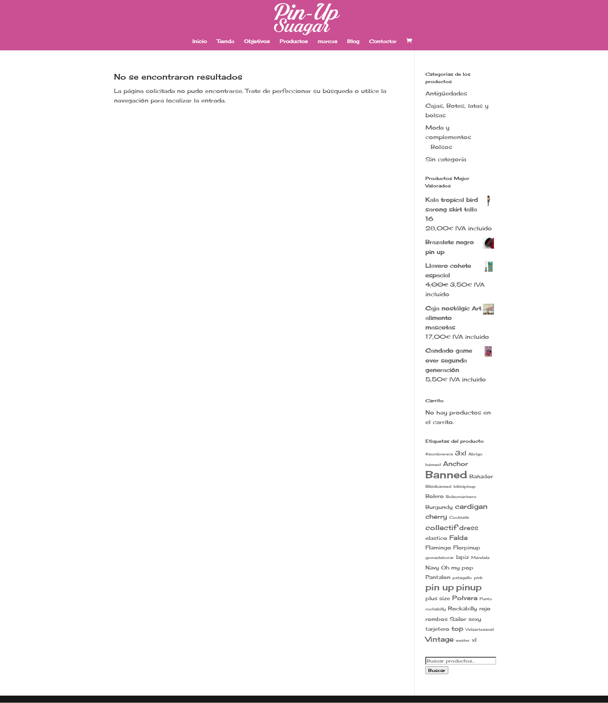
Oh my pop (457, 567)
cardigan (471, 506)
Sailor (458, 619)
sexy (474, 619)
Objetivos (257, 41)
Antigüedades (446, 93)
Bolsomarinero (461, 496)
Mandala (480, 557)
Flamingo (438, 547)
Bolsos (441, 146)
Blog (353, 41)
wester (463, 640)
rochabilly (435, 609)
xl (474, 639)
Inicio (199, 41)
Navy (432, 567)
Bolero (434, 496)
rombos (436, 619)
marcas (327, 41)
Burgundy (439, 507)
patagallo (462, 578)
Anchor (455, 463)
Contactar (383, 41)
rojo (484, 608)
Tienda (225, 41)
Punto (486, 599)
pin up (439, 587)
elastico (436, 538)
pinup (469, 587)
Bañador (481, 476)
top (457, 628)
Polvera (464, 598)
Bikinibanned (438, 486)
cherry (436, 516)
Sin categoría (445, 159)
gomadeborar (439, 557)
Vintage (439, 639)
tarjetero (437, 629)
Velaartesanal (480, 629)
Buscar (436, 670)
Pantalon (437, 577)
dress (468, 527)
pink (478, 578)
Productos (294, 41)
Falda (458, 537)
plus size (437, 598)
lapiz (462, 557)
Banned (446, 474)
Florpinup (466, 547)
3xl (460, 453)
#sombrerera (439, 454)
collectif (441, 527)
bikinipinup (465, 486)
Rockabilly (462, 608)
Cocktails (459, 517)
